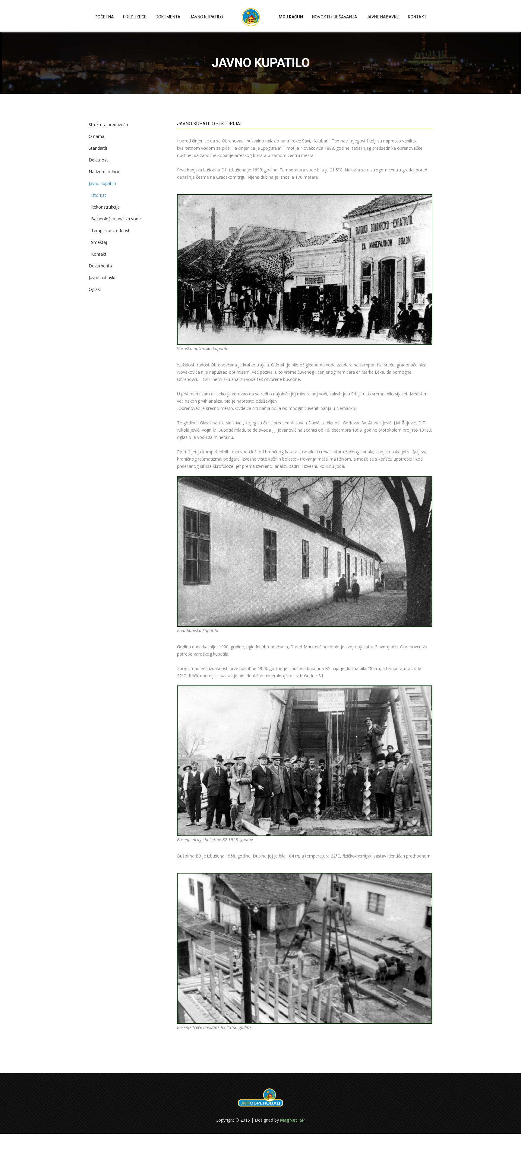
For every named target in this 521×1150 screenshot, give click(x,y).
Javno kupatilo (206, 16)
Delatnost (98, 160)
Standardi (98, 148)
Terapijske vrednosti (111, 230)
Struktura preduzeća (108, 124)
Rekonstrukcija (105, 207)
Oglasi (95, 289)
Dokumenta (168, 16)
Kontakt (417, 16)
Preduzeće (135, 16)
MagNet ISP (292, 1120)
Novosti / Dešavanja (334, 16)
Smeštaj (99, 242)
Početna (104, 16)
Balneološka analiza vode (116, 219)
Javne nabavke (382, 16)
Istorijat (98, 195)
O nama (96, 136)
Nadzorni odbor (104, 171)
